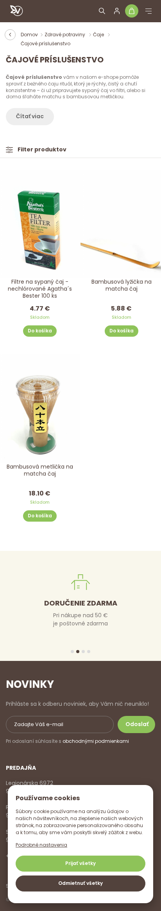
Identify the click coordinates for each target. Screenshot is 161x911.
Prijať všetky (80, 863)
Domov (29, 34)
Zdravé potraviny (65, 34)
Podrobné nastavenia (41, 845)
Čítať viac (30, 116)
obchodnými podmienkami (96, 741)
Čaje (99, 34)
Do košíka (40, 330)
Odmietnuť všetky (80, 883)
